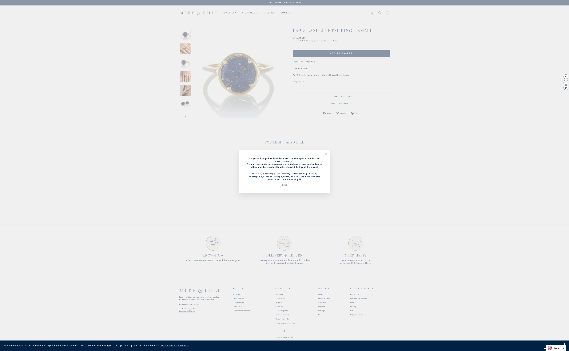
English (557, 348)
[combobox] (556, 348)
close (284, 184)
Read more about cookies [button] (174, 345)
